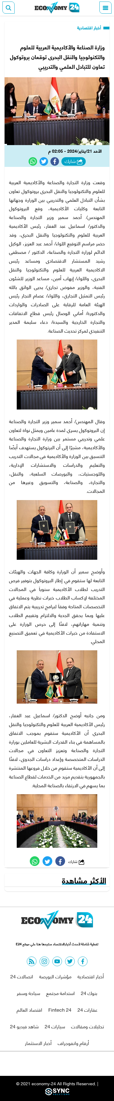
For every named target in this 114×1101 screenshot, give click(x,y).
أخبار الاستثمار (38, 1042)
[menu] (105, 8)
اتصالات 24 (21, 976)
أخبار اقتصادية (89, 27)
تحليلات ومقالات (87, 1026)
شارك (71, 161)
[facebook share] (54, 161)
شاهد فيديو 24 (24, 1026)
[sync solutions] (57, 1093)
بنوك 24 (89, 992)
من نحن (71, 1063)
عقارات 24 (88, 1009)
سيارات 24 (55, 1026)
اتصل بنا (43, 1063)
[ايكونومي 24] (57, 7)
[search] (8, 8)
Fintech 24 (59, 1009)
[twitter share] (44, 161)
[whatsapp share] (33, 161)
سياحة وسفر (28, 992)
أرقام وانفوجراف (73, 1042)
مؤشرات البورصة (55, 976)
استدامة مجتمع (60, 992)
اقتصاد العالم (29, 1009)
